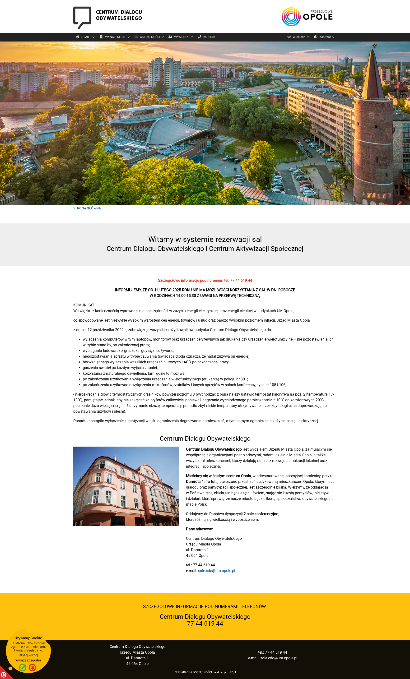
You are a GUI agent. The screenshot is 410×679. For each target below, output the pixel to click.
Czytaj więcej (28, 655)
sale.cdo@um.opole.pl (216, 570)
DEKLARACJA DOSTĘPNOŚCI (193, 672)
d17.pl (232, 672)
